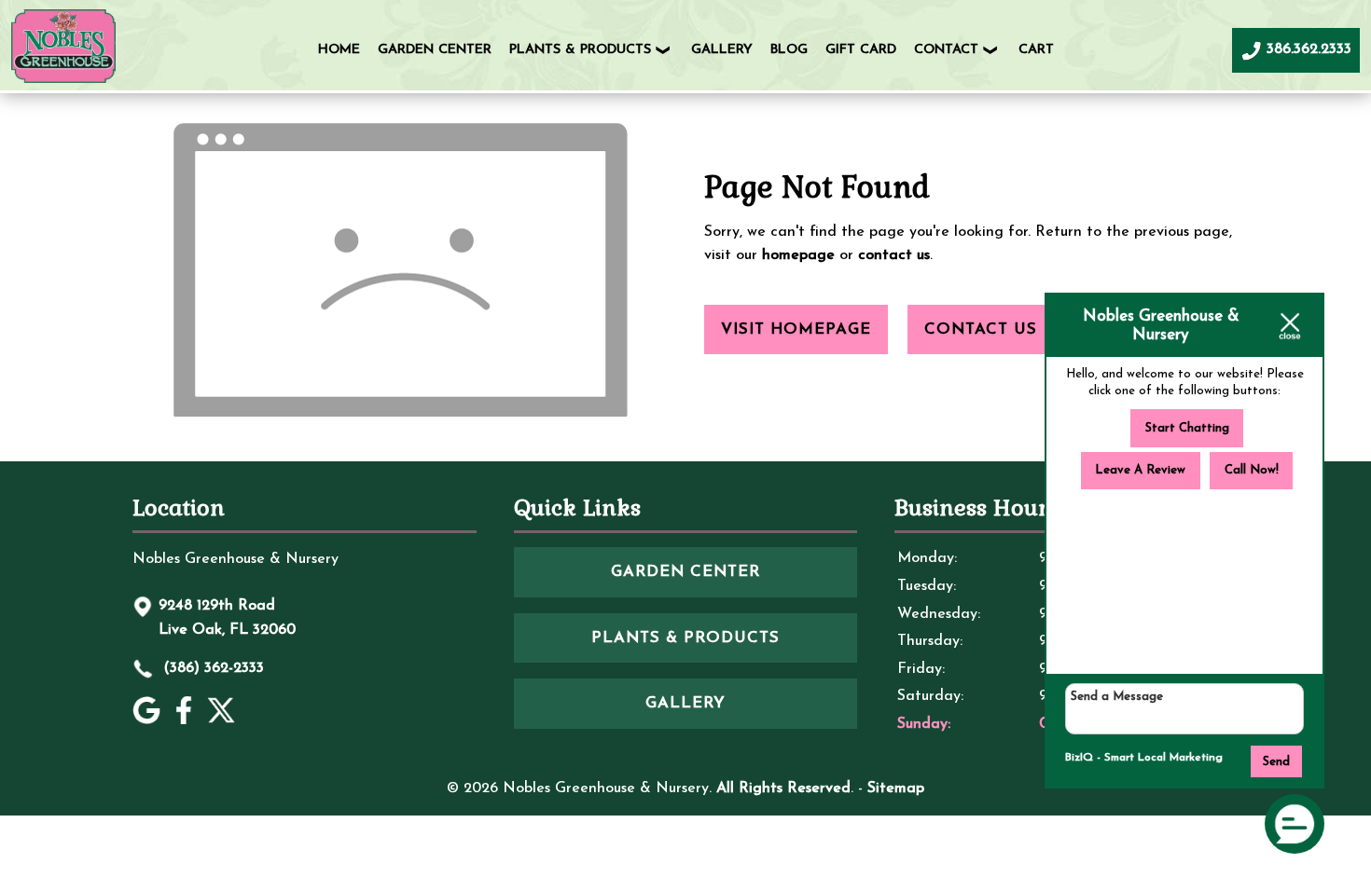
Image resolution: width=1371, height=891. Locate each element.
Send (1276, 762)
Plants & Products (580, 50)
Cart (1036, 50)
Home (339, 50)
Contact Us (980, 329)
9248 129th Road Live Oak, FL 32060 (227, 617)
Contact (946, 50)
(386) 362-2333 (211, 668)
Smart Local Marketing (1163, 757)
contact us (894, 255)
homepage (798, 255)
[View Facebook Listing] (186, 720)
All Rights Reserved (783, 788)
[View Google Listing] (148, 720)
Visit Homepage (796, 329)
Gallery (722, 50)
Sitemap (895, 788)
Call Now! (1252, 470)
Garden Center (435, 50)
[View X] (223, 720)
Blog (789, 50)
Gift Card (860, 50)
